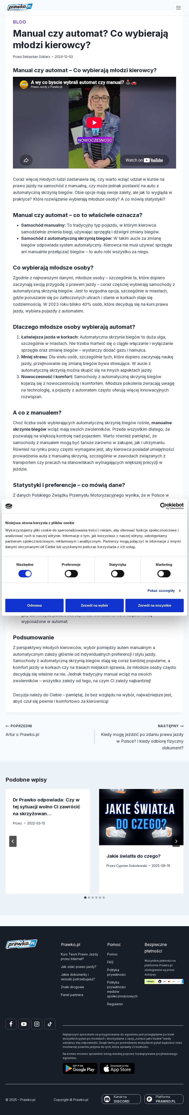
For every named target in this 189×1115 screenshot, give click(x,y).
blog (19, 22)
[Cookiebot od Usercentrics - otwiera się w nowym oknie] (163, 506)
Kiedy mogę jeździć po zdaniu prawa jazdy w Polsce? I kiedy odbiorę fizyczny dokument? (142, 737)
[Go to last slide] (13, 841)
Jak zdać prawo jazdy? (78, 967)
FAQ (110, 962)
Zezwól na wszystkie (154, 605)
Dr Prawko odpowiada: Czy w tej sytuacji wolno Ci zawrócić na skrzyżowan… (46, 806)
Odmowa (34, 605)
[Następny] (176, 841)
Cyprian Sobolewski (131, 866)
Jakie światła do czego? (133, 856)
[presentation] (141, 817)
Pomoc (112, 954)
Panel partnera (72, 995)
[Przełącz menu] (178, 8)
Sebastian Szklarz (36, 57)
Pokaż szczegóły (161, 591)
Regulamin (115, 1004)
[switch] (71, 573)
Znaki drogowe (72, 987)
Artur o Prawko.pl (22, 730)
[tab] (85, 897)
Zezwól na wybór (94, 605)
